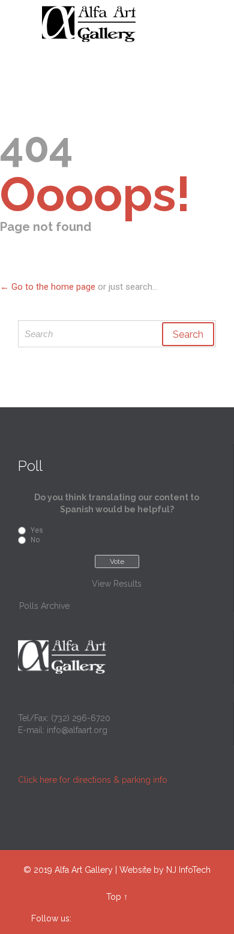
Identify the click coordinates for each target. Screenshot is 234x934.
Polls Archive (44, 606)
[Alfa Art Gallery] (124, 24)
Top (113, 897)
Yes (37, 530)
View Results (117, 583)
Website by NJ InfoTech (165, 870)
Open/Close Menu (22, 24)
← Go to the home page (47, 286)
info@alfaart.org (77, 730)
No (35, 540)
